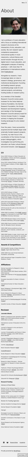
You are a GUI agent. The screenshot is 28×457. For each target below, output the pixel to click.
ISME (3, 285)
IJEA (3, 324)
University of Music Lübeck (10, 186)
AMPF (8, 269)
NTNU (9, 181)
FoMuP (3, 301)
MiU (21, 288)
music (9, 197)
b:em (3, 318)
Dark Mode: (22, 455)
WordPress (17, 451)
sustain (9, 333)
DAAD (23, 404)
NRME (23, 353)
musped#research (6, 350)
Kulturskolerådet (15, 414)
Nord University (7, 170)
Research (22, 147)
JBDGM (14, 370)
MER (17, 347)
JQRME (9, 340)
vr (22, 397)
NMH (21, 164)
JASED (9, 329)
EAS (3, 280)
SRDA (3, 424)
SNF (22, 427)
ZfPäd (17, 378)
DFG (19, 407)
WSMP (3, 250)
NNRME (9, 294)
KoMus (22, 220)
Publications (8, 72)
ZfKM (25, 375)
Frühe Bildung (9, 344)
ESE (21, 198)
